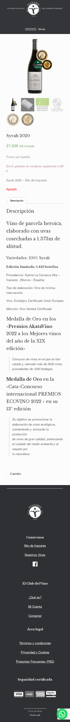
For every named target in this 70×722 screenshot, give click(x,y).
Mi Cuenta (35, 606)
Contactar (35, 615)
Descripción (17, 200)
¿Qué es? (35, 597)
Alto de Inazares (35, 545)
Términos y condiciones (35, 643)
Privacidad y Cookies (35, 652)
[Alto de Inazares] (35, 9)
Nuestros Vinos (35, 554)
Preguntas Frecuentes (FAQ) (35, 661)
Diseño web (35, 714)
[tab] (17, 201)
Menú (41, 29)
